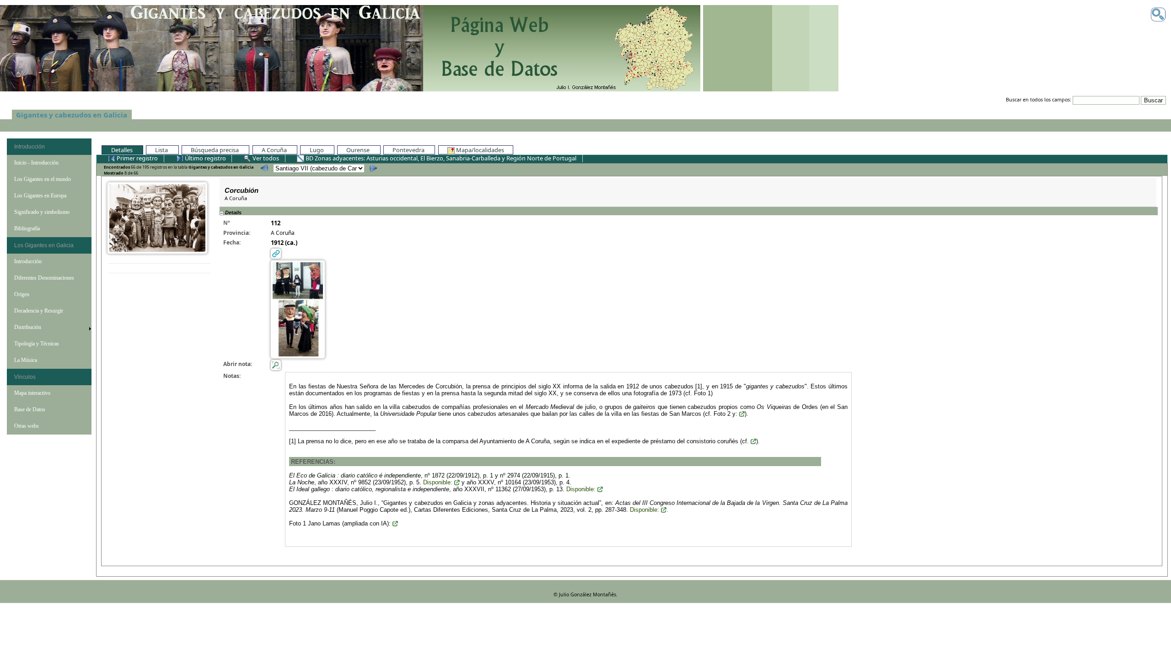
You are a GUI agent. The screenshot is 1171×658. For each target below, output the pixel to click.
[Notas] (276, 364)
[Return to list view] (159, 268)
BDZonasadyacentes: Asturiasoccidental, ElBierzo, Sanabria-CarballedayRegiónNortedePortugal (441, 158)
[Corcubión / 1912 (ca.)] (157, 217)
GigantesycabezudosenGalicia (71, 114)
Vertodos (265, 158)
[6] (263, 168)
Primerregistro (137, 158)
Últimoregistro (204, 158)
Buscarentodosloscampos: (1038, 100)
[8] (372, 168)
